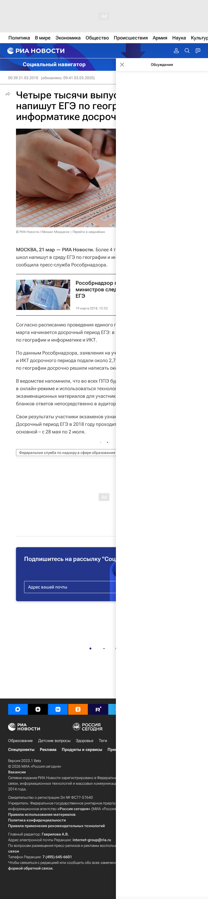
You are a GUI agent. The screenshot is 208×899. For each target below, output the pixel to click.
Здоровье (84, 740)
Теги (103, 740)
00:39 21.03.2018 (23, 78)
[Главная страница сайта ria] (35, 50)
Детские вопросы (54, 740)
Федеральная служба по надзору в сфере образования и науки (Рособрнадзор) (88, 452)
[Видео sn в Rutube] (98, 709)
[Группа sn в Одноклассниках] (78, 709)
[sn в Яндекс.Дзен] (38, 709)
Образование (20, 740)
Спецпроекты (21, 749)
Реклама (48, 749)
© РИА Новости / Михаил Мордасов (43, 232)
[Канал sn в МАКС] (18, 709)
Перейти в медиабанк (89, 232)
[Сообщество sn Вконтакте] (58, 709)
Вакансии (17, 772)
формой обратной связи (30, 868)
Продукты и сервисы (82, 749)
